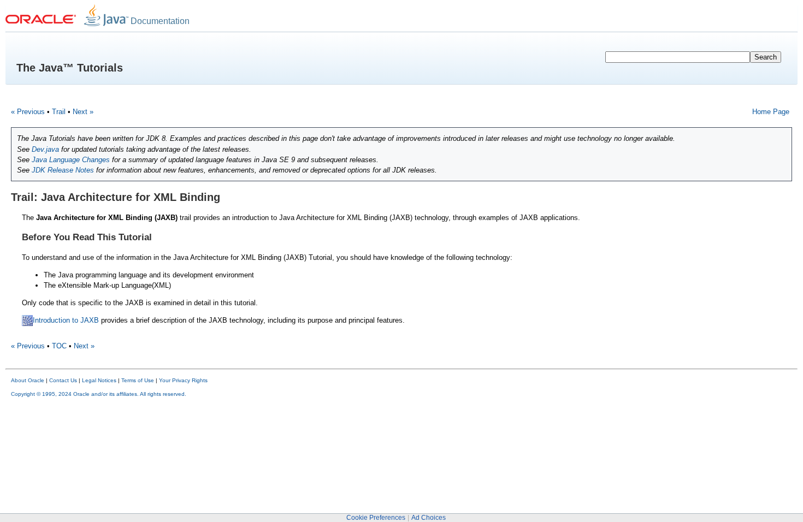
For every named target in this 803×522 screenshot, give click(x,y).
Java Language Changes (71, 160)
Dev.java (45, 149)
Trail (59, 112)
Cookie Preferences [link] (375, 517)
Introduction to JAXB (66, 320)
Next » (83, 112)
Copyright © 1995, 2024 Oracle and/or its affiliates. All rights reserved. (98, 394)
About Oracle (27, 380)
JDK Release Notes (63, 170)
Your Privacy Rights (183, 380)
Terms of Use (137, 380)
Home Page (770, 112)
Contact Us (63, 380)
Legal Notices (99, 380)
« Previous (28, 112)
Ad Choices (428, 517)
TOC (59, 346)
